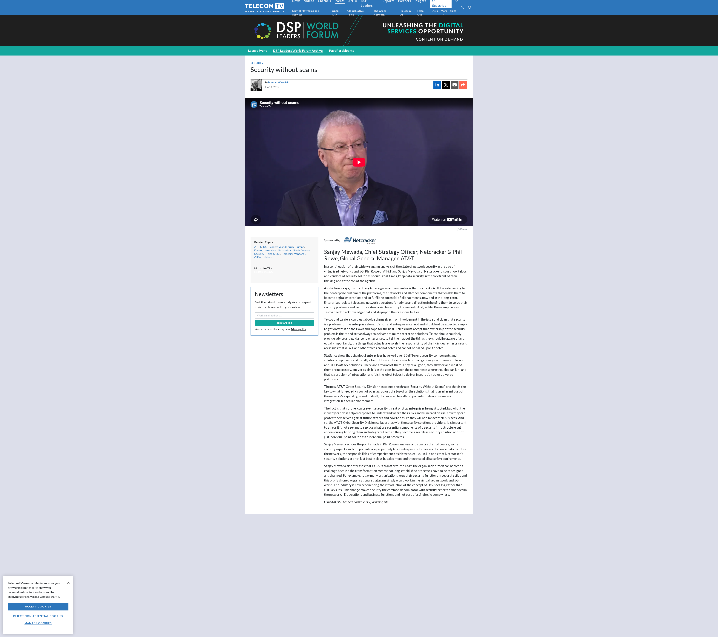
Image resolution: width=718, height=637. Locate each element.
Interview (270, 250)
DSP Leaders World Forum (278, 246)
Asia (435, 10)
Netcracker (284, 250)
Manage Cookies (38, 623)
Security (257, 62)
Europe (300, 246)
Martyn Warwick (278, 82)
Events (258, 250)
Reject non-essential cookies (38, 616)
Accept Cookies (38, 606)
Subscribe (284, 323)
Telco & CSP (273, 253)
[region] (38, 605)
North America (301, 250)
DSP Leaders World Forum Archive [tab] (298, 51)
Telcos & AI (405, 12)
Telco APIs (420, 12)
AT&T (257, 246)
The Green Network (379, 12)
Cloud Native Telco (355, 12)
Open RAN (335, 12)
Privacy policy (298, 329)
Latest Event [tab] (257, 51)
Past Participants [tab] (341, 51)
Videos (268, 257)
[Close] (68, 583)
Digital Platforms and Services (305, 12)
